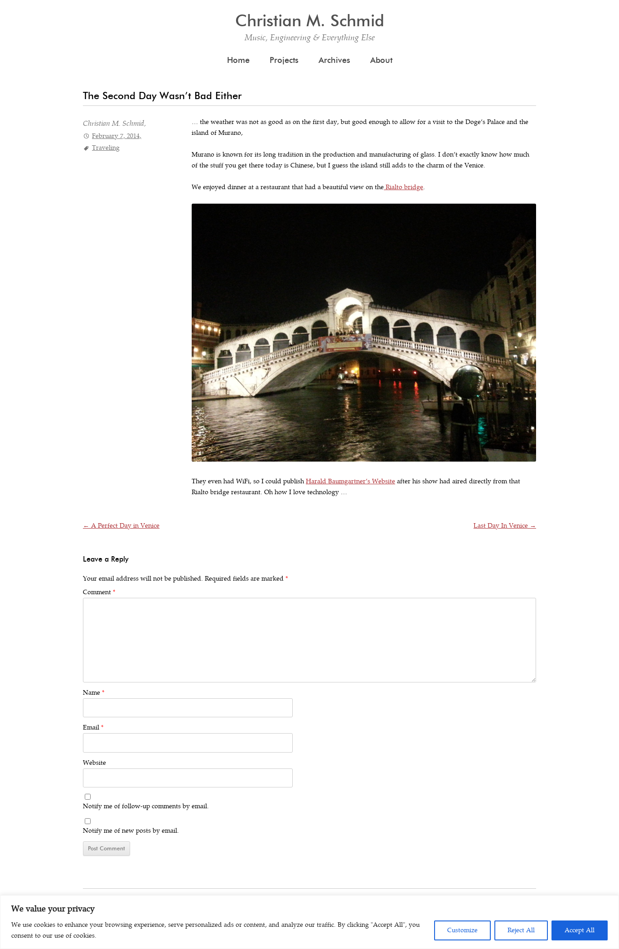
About (381, 60)
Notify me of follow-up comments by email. (146, 806)
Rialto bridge (403, 187)
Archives (334, 60)
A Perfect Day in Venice (121, 525)
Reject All (521, 930)
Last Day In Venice (505, 525)
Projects (284, 60)
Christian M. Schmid (309, 20)
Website (94, 763)
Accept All (580, 930)
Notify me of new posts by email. (131, 831)
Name (93, 692)
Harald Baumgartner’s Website (350, 481)
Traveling (106, 148)
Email (93, 727)
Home (238, 60)
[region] (309, 922)
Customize (462, 930)
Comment (99, 592)
